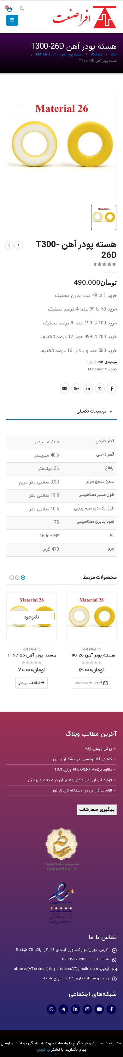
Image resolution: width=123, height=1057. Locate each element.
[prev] (18, 245)
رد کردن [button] (43, 1050)
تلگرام (63, 1009)
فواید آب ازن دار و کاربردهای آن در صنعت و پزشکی (70, 780)
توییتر (100, 388)
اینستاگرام (87, 1009)
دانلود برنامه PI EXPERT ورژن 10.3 (83, 769)
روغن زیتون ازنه (98, 748)
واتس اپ (51, 1009)
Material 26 (97, 369)
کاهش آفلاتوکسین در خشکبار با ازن (82, 759)
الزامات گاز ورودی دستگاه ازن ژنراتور (82, 790)
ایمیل (65, 388)
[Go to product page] (91, 618)
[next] (9, 245)
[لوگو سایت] (83, 17)
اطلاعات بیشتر (29, 682)
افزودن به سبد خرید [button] (88, 682)
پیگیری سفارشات (96, 809)
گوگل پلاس (76, 388)
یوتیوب (99, 1009)
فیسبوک (112, 388)
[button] (22, 9)
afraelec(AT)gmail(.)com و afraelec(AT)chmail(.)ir (56, 968)
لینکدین (88, 388)
